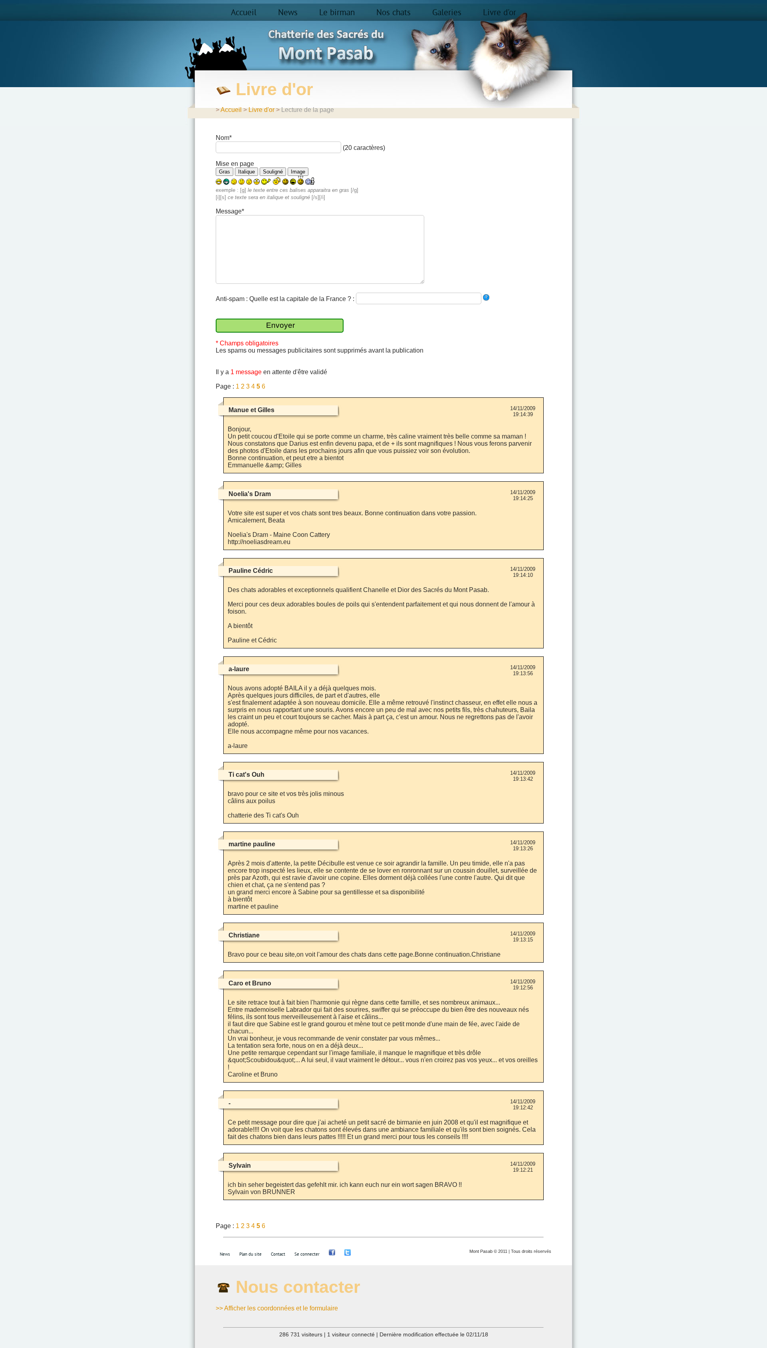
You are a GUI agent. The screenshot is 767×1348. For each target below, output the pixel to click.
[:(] (249, 182)
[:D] (226, 182)
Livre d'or (499, 13)
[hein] (277, 181)
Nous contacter (298, 1286)
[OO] (257, 182)
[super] (310, 181)
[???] (301, 180)
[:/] (241, 182)
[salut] (266, 182)
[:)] (219, 182)
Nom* (224, 137)
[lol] (293, 182)
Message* (230, 211)
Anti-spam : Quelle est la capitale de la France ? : (286, 298)
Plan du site (250, 1254)
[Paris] (486, 297)
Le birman (337, 13)
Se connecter (307, 1254)
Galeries (446, 13)
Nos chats (393, 13)
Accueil (243, 13)
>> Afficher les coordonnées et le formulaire (277, 1308)
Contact (278, 1254)
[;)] (234, 182)
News (288, 13)
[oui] (285, 182)
